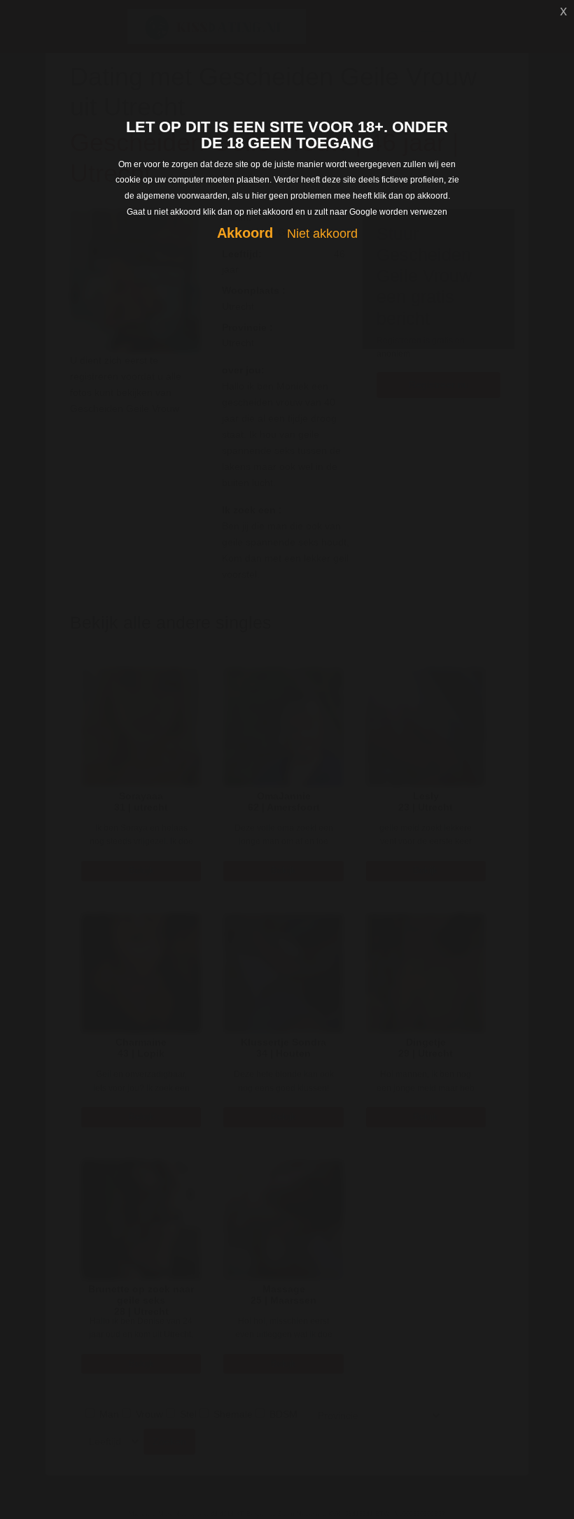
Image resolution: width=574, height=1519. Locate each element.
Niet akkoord (322, 234)
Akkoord (245, 233)
